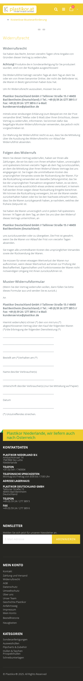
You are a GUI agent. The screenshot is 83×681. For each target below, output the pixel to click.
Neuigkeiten (10, 622)
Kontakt (7, 571)
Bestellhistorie (11, 618)
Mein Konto (9, 613)
